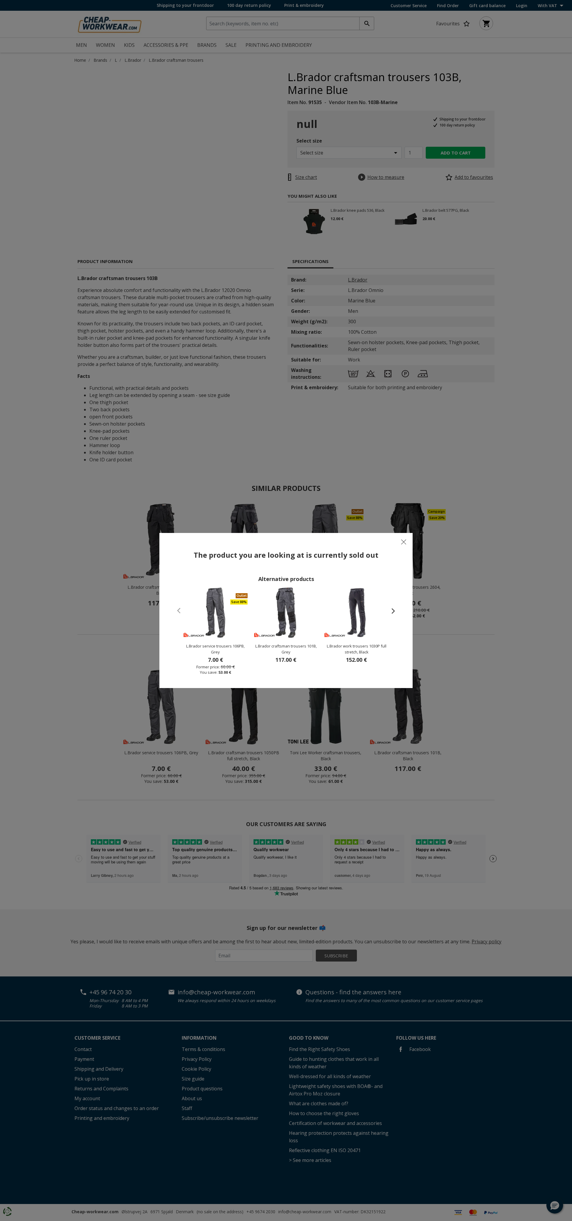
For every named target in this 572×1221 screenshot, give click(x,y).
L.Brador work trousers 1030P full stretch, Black (356, 649)
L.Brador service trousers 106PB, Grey (215, 649)
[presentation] (390, 611)
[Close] (404, 542)
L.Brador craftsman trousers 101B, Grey (286, 649)
